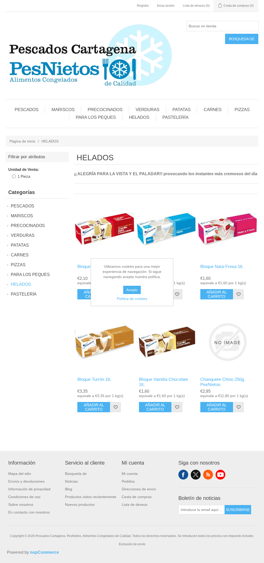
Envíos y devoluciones (26, 481)
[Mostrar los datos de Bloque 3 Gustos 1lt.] (104, 229)
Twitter (196, 475)
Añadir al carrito (217, 294)
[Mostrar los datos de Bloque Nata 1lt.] (166, 229)
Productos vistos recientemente (90, 497)
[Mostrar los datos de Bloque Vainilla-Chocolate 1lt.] (166, 342)
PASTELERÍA (175, 117)
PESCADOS (26, 109)
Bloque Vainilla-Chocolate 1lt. (163, 382)
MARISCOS (63, 109)
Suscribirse (238, 510)
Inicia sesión (166, 5)
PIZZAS (242, 109)
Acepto (132, 290)
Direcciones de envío (139, 489)
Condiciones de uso (24, 497)
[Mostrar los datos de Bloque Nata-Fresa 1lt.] (227, 229)
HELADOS (139, 117)
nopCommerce (44, 552)
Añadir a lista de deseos (176, 294)
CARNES (212, 109)
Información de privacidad (29, 489)
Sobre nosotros (20, 504)
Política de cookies (132, 299)
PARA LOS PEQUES (96, 117)
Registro (143, 5)
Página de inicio (22, 141)
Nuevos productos (80, 504)
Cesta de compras (137, 497)
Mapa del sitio (19, 474)
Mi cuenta (130, 474)
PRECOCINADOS (105, 109)
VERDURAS (147, 109)
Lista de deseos (134, 504)
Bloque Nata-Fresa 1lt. (222, 266)
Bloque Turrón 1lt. (94, 379)
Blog (68, 489)
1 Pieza (24, 176)
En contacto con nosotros (29, 512)
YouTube (220, 475)
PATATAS (181, 109)
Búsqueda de (241, 39)
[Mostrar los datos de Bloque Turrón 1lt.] (104, 342)
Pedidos (128, 481)
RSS (208, 475)
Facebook (183, 475)
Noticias (71, 481)
